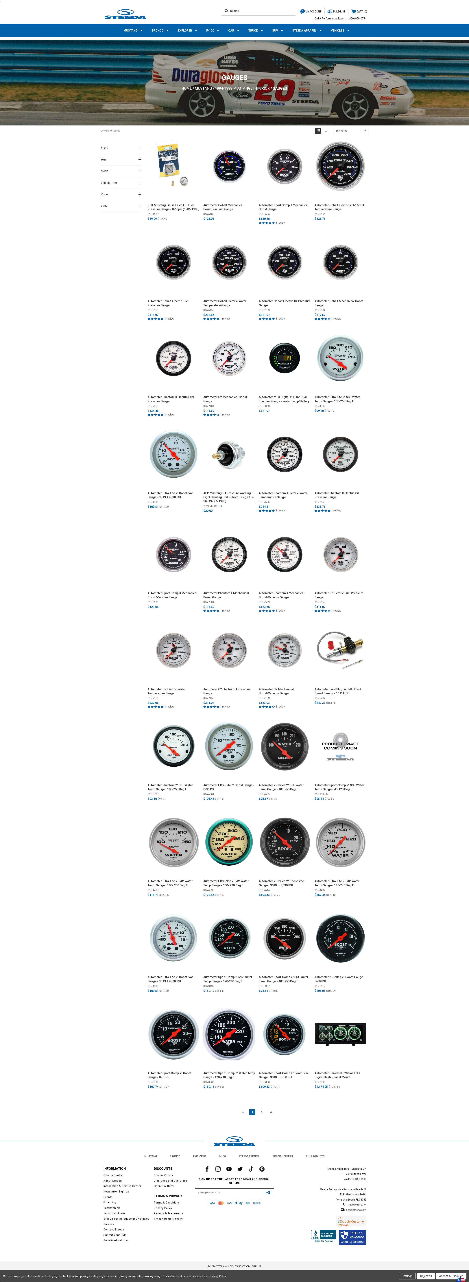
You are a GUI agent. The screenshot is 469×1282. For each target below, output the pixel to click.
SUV (275, 30)
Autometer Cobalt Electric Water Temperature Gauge (224, 303)
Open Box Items (164, 1186)
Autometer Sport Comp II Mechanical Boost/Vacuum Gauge (172, 595)
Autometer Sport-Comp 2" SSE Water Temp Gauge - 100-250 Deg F (283, 979)
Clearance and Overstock (170, 1180)
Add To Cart (173, 196)
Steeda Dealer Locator (169, 1218)
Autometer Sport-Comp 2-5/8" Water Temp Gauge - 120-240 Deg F (227, 979)
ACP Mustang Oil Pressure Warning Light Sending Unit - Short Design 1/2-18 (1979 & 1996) (228, 497)
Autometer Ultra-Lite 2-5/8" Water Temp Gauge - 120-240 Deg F (337, 883)
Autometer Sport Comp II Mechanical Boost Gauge (283, 207)
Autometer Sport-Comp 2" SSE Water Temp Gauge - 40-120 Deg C (339, 787)
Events (108, 1197)
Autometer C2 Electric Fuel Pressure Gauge (339, 595)
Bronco (158, 30)
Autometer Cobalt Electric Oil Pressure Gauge (285, 303)
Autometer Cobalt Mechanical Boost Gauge (339, 303)
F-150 (210, 30)
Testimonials (112, 1207)
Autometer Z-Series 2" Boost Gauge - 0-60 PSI (340, 979)
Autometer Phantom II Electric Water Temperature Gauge (283, 495)
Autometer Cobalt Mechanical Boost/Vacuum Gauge (223, 207)
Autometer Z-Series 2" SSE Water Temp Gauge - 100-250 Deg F (281, 787)
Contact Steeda (114, 1229)
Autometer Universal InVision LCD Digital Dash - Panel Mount (337, 1075)
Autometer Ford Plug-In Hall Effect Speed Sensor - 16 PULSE (338, 691)
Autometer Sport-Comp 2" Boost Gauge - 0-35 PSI (169, 1075)
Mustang (130, 30)
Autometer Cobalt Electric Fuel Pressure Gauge (168, 303)
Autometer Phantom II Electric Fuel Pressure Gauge (171, 399)
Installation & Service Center (122, 1186)
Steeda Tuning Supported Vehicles (126, 1218)
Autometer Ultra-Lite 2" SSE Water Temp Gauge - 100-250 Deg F (337, 399)
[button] (318, 131)
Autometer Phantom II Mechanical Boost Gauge (226, 595)
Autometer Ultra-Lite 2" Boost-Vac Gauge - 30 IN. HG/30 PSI (170, 495)
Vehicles (337, 30)
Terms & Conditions (167, 1202)
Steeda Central (113, 1175)
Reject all (426, 1276)
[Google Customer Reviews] (351, 1221)
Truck (253, 30)
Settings (407, 1276)
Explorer (185, 30)
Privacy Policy (163, 1208)
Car (231, 30)
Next (271, 1112)
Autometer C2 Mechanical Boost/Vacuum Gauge (276, 691)
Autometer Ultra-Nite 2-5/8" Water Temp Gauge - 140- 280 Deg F (226, 883)
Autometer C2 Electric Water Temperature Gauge (167, 691)
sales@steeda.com (355, 1209)
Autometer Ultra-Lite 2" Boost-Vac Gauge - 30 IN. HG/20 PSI (170, 979)
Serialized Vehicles (116, 1240)
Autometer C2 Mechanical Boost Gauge (225, 399)
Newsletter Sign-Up (116, 1191)
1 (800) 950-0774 (356, 18)
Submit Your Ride (115, 1235)
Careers (109, 1224)
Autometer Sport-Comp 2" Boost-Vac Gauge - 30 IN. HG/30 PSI (284, 1075)
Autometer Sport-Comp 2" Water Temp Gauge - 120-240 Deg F (229, 1075)
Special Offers (283, 1156)
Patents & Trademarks (169, 1213)
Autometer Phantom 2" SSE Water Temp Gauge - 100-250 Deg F (170, 787)
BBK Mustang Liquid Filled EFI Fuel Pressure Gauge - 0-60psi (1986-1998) (173, 207)
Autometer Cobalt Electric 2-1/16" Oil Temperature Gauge (339, 207)
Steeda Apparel (304, 30)
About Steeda (113, 1180)
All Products (315, 1156)
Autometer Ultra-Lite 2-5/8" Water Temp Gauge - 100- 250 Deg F (170, 883)
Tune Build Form (114, 1213)
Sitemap (256, 1266)
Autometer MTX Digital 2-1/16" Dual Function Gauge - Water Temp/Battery (284, 399)
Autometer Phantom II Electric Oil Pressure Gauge (337, 495)
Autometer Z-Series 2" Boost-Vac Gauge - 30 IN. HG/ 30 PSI (281, 883)
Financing (110, 1202)
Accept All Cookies (451, 1276)
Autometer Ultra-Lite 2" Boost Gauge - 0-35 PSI (228, 787)
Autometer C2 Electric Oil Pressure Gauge (226, 691)
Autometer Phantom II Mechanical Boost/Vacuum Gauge (281, 595)
